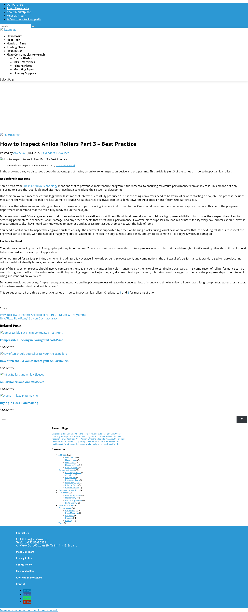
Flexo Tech (62, 153)
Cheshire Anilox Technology (40, 186)
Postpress (69, 515)
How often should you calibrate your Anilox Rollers (34, 361)
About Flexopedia (18, 8)
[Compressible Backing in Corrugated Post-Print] (31, 332)
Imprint (20, 584)
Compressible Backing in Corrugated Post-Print (31, 340)
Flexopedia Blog (25, 571)
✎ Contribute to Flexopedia (24, 19)
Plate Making (71, 510)
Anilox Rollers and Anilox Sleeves (22, 382)
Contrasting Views (73, 495)
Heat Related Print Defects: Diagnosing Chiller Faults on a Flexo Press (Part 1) (85, 444)
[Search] (242, 419)
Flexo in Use (70, 460)
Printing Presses (72, 487)
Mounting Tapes (23, 69)
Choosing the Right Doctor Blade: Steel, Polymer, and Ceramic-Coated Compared (87, 436)
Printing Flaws (71, 467)
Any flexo (19, 153)
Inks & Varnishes (24, 62)
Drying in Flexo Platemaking (19, 403)
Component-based (67, 470)
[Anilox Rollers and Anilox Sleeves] (22, 374)
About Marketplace (19, 12)
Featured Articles (66, 505)
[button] (29, 610)
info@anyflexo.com (37, 539)
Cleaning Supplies (24, 73)
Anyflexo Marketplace (29, 577)
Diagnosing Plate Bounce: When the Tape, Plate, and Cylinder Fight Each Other (86, 433)
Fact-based (63, 492)
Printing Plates (22, 66)
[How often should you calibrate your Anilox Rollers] (33, 354)
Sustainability (71, 503)
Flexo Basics (70, 457)
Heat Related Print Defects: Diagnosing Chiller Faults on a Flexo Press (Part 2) (85, 441)
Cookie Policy (24, 564)
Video (61, 523)
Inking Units (70, 477)
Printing (68, 520)
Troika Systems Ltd (65, 165)
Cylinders (49, 153)
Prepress (69, 518)
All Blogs (62, 455)
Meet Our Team (16, 16)
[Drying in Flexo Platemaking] (19, 395)
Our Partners (15, 4)
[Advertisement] (124, 107)
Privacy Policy (24, 558)
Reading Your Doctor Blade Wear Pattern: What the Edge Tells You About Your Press (88, 439)
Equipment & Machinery (69, 490)
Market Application (73, 500)
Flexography (70, 497)
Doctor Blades (22, 58)
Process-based (65, 508)
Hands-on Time (72, 465)
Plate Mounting (72, 513)
